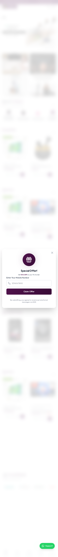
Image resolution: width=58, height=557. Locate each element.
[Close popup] (52, 252)
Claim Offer (29, 291)
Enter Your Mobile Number (17, 277)
